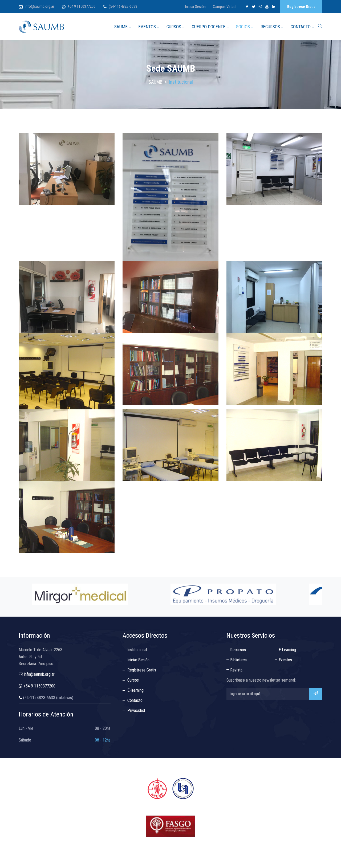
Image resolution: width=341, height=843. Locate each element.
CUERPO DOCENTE (208, 26)
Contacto (135, 700)
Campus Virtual (224, 6)
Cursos (133, 680)
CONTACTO (301, 26)
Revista (236, 670)
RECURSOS (270, 26)
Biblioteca (238, 659)
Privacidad (136, 710)
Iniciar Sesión (195, 6)
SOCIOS (243, 26)
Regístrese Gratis (301, 7)
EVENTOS (147, 26)
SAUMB (121, 26)
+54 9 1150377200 (81, 6)
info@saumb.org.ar (39, 6)
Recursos (238, 649)
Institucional (137, 649)
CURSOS (174, 26)
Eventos (285, 659)
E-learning (135, 690)
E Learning (287, 649)
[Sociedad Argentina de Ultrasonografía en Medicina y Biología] (41, 27)
